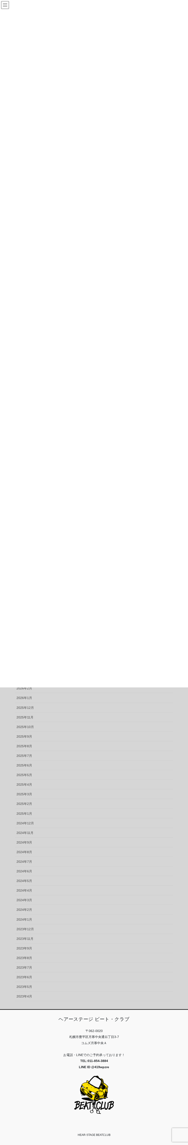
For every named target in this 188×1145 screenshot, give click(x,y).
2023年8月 (24, 958)
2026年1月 (24, 698)
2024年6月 (24, 871)
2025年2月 (24, 804)
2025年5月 (24, 775)
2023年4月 (24, 996)
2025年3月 (24, 794)
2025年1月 (24, 813)
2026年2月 (24, 688)
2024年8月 (24, 852)
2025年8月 (24, 746)
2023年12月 (25, 929)
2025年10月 (25, 727)
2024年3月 (24, 900)
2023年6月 (24, 977)
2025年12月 (25, 708)
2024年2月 (24, 909)
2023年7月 (24, 967)
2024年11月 (25, 833)
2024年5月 (24, 881)
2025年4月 (24, 784)
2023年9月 (24, 948)
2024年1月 (24, 919)
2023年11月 (25, 939)
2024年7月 (24, 861)
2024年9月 (24, 842)
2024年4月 (24, 890)
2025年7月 (24, 756)
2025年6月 (24, 765)
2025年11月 (25, 717)
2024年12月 (25, 823)
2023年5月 (24, 987)
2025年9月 (24, 736)
